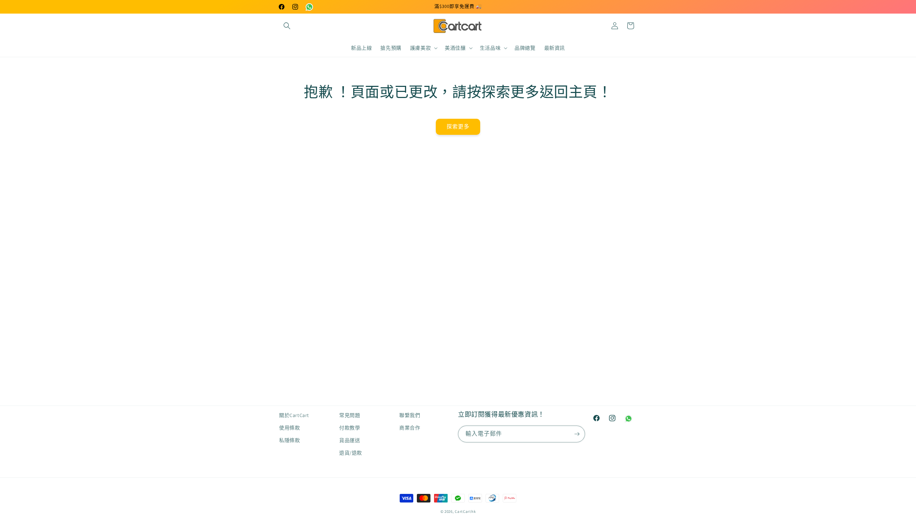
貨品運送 (349, 440)
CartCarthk (465, 511)
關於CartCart (294, 415)
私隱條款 (289, 440)
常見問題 (349, 415)
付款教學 (349, 428)
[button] (287, 26)
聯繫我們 (409, 415)
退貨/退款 (350, 453)
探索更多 (458, 126)
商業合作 (409, 428)
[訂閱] (577, 434)
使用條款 (289, 428)
